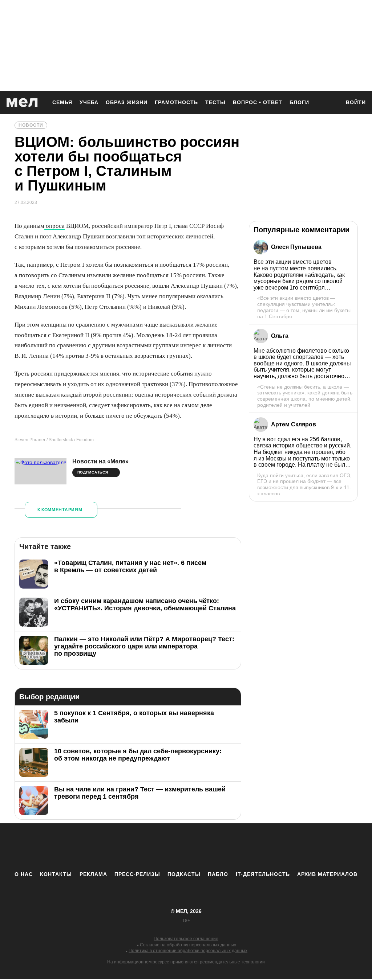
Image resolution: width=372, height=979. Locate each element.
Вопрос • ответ (257, 102)
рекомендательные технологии (232, 961)
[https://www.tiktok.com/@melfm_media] (186, 847)
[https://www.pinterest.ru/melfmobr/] (206, 847)
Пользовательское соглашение (186, 938)
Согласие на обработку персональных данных (188, 944)
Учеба (89, 102)
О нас (24, 874)
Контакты (56, 874)
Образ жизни (126, 102)
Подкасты (184, 874)
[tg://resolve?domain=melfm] (126, 847)
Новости (31, 125)
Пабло (218, 874)
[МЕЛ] (22, 102)
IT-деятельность (263, 874)
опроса (54, 225)
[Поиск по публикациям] (331, 103)
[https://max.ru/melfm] (246, 847)
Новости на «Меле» (100, 461)
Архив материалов (327, 874)
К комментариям (59, 509)
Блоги (299, 102)
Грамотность (176, 102)
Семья (62, 102)
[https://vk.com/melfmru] (166, 847)
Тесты (215, 102)
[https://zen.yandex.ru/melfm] (146, 847)
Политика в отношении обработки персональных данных (188, 950)
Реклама (93, 874)
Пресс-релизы (137, 874)
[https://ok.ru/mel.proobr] (226, 847)
